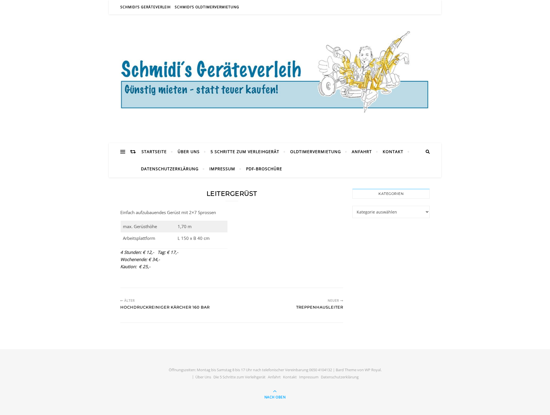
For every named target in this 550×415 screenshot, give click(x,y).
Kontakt (393, 151)
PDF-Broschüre (264, 168)
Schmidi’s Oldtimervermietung (207, 7)
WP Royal (373, 369)
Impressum (222, 168)
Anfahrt (362, 151)
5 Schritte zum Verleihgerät (245, 151)
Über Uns (189, 151)
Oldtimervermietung (315, 151)
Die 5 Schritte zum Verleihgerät (239, 377)
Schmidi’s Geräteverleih (145, 7)
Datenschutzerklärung (170, 168)
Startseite (154, 151)
